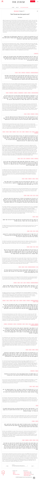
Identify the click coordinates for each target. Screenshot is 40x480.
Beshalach (16, 11)
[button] (20, 465)
